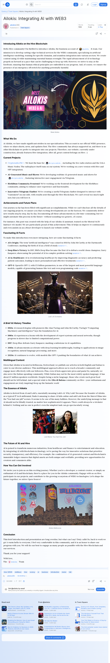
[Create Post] (88, 4)
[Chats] (81, 4)
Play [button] (101, 27)
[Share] (100, 34)
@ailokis (14, 562)
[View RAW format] (89, 581)
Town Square (13, 11)
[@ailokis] (6, 26)
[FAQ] (26, 4)
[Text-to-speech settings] (105, 25)
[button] (4, 581)
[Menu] (105, 33)
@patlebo (85, 49)
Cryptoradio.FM (15, 163)
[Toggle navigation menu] (4, 4)
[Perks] (75, 4)
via (21, 576)
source (61, 245)
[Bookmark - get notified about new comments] (96, 33)
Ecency (4, 11)
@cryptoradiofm (54, 163)
